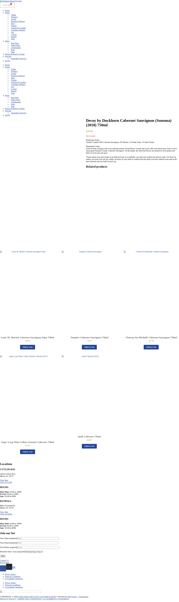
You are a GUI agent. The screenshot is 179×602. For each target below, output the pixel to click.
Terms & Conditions (12, 577)
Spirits (7, 13)
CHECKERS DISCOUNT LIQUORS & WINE (37, 597)
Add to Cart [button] (28, 347)
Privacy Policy (10, 574)
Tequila (14, 26)
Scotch (13, 19)
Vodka (13, 15)
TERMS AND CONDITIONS (29, 599)
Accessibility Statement (14, 579)
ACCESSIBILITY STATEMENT (56, 599)
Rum (13, 24)
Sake (13, 39)
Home (7, 10)
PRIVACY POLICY (8, 599)
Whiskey (14, 17)
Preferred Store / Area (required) (12, 552)
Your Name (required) (8, 538)
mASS (7, 61)
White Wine (15, 45)
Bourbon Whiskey (18, 21)
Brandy (14, 37)
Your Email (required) (8, 543)
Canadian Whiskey (18, 30)
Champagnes (16, 48)
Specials (8, 56)
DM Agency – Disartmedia (77, 597)
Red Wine (15, 43)
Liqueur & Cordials (18, 28)
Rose (13, 50)
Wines (7, 41)
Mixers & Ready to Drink (15, 54)
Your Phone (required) (8, 547)
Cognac (14, 35)
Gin (12, 32)
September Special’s (18, 59)
